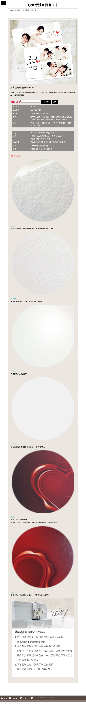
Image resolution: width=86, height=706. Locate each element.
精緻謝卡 (18, 10)
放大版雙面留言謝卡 (30, 10)
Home (11, 10)
